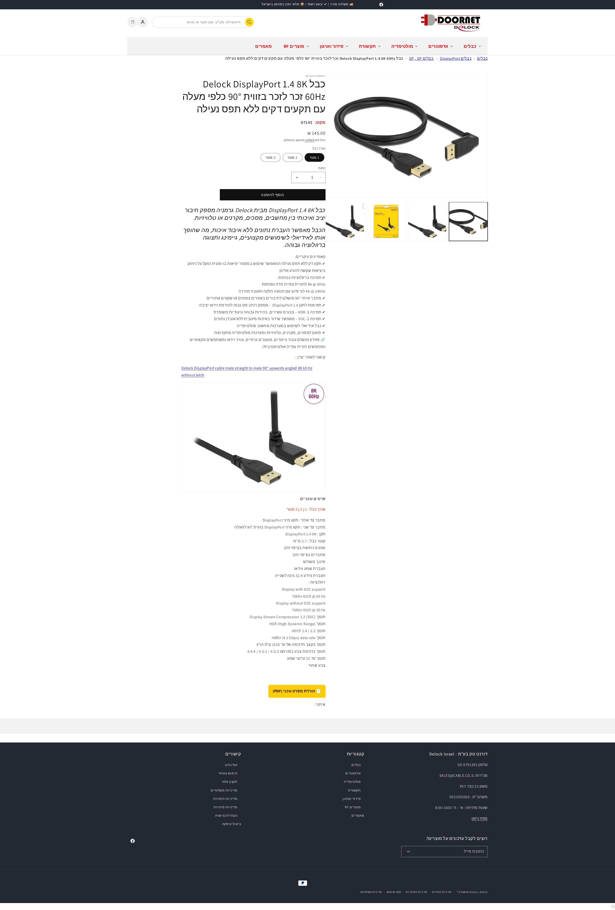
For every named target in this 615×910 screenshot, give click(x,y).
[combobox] (202, 22)
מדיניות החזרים (442, 892)
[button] (472, 46)
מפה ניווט (480, 818)
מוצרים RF (353, 807)
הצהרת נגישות (226, 815)
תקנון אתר (229, 781)
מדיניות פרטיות (225, 807)
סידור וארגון (352, 798)
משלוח (309, 140)
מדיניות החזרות (225, 798)
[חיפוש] (249, 22)
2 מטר (292, 157)
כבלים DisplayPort (455, 58)
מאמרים (357, 815)
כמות (322, 168)
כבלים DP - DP (421, 58)
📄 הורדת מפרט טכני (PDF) (297, 691)
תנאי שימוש (394, 892)
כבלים (482, 58)
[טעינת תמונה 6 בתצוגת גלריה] (345, 221)
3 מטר (271, 157)
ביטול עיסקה (231, 824)
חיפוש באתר (227, 773)
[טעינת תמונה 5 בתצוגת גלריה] (386, 221)
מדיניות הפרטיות (416, 892)
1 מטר (314, 157)
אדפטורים (353, 773)
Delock (473, 892)
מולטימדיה (352, 781)
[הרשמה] (409, 851)
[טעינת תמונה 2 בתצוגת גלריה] (427, 221)
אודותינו (231, 765)
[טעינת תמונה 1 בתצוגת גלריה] (468, 221)
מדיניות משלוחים (224, 790)
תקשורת (354, 790)
